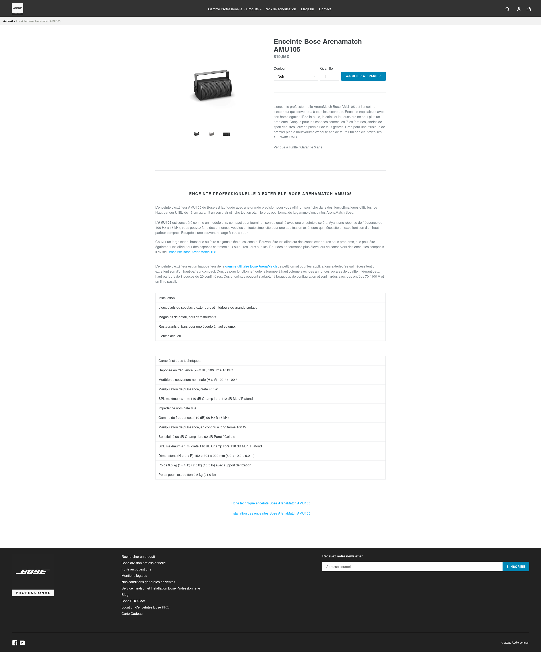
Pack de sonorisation (280, 9)
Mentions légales (134, 575)
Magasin (307, 9)
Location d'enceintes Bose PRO (145, 607)
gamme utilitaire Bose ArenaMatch (251, 266)
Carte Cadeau (132, 613)
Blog (125, 594)
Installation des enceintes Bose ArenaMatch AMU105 (270, 513)
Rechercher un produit (138, 556)
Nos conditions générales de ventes (148, 581)
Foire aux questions (136, 569)
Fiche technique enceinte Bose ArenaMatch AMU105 (270, 503)
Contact (325, 9)
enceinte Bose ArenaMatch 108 (192, 251)
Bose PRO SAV (133, 600)
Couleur (280, 68)
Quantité (326, 68)
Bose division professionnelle (144, 562)
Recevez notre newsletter (342, 556)
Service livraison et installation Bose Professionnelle (161, 588)
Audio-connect (520, 642)
